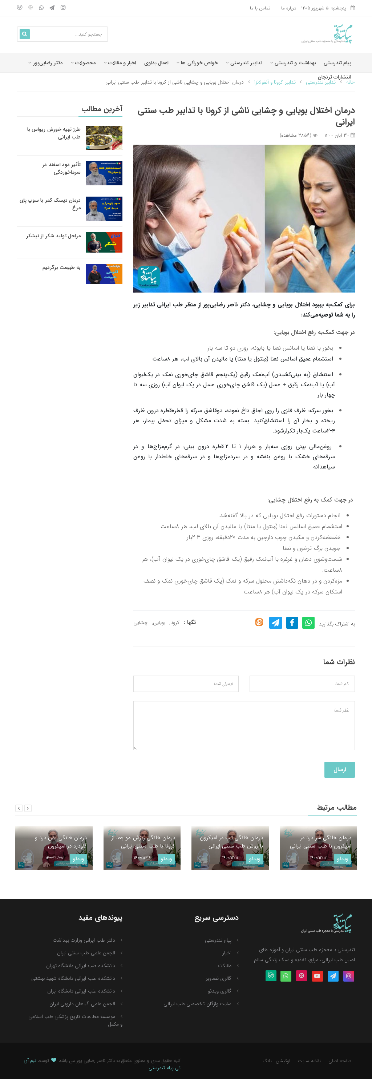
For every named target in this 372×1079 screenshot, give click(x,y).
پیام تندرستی (337, 63)
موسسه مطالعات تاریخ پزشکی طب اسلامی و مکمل (75, 1020)
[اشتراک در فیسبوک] (292, 623)
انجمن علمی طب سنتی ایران (86, 953)
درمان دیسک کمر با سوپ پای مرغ (50, 204)
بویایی (159, 623)
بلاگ (267, 1061)
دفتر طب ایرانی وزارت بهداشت (84, 940)
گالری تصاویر (218, 978)
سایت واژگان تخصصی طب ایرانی (197, 1004)
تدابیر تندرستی (245, 63)
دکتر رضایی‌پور (46, 63)
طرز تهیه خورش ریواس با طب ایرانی (54, 133)
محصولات (85, 63)
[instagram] (63, 8)
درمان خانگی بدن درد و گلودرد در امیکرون (61, 841)
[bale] (19, 8)
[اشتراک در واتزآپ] (308, 623)
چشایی (140, 623)
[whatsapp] (41, 8)
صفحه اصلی (339, 1061)
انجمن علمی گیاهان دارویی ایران (82, 1004)
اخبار (226, 953)
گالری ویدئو (219, 991)
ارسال (339, 769)
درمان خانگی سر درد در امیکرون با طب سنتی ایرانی (320, 841)
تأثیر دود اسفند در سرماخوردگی (62, 168)
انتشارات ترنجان (334, 77)
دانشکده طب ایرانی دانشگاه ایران (81, 991)
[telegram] (51, 8)
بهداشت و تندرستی (294, 63)
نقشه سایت (309, 1061)
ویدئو (78, 859)
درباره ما (288, 8)
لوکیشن (283, 1061)
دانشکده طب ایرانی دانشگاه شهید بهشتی (73, 978)
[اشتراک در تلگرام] (275, 623)
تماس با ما (260, 8)
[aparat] (30, 8)
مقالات (224, 966)
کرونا (174, 623)
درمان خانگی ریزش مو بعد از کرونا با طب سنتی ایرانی (143, 841)
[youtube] (317, 977)
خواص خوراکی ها (198, 63)
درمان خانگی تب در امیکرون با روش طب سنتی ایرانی (231, 841)
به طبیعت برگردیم (62, 267)
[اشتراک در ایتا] (259, 622)
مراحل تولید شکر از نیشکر (53, 236)
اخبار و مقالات (122, 63)
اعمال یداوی (156, 63)
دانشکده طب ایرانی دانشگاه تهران (80, 966)
